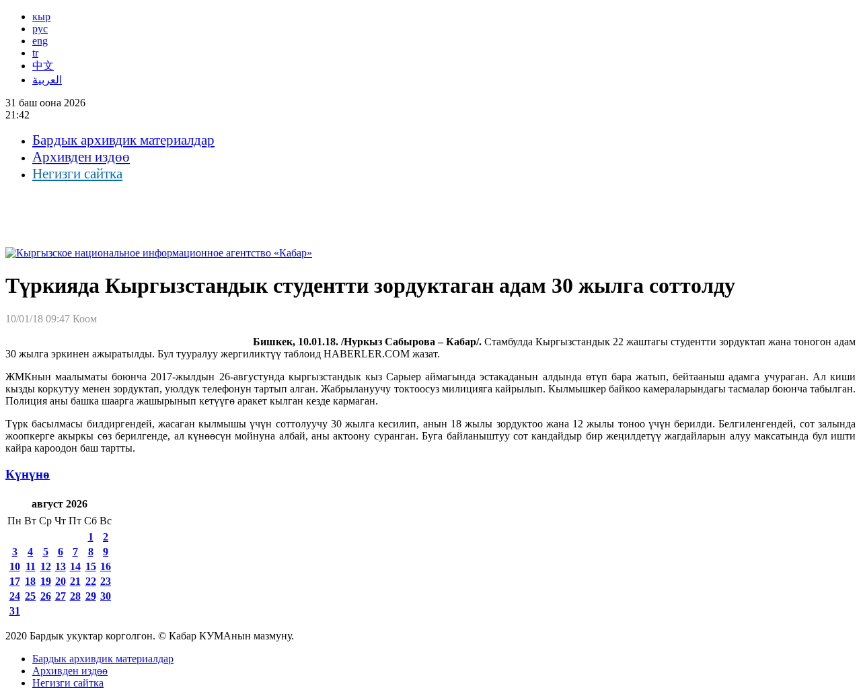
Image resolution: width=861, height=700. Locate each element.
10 (14, 566)
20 (60, 581)
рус (40, 28)
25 (30, 596)
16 (105, 566)
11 (31, 566)
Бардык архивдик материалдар (123, 140)
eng (40, 40)
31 (14, 611)
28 (75, 596)
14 (75, 566)
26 (45, 596)
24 (14, 596)
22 (90, 581)
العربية (47, 79)
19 (45, 581)
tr (35, 53)
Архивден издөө (81, 157)
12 (45, 566)
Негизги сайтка (77, 174)
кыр (41, 16)
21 (75, 581)
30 (105, 596)
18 (30, 581)
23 (105, 581)
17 (14, 581)
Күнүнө (27, 474)
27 (60, 596)
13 (60, 566)
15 (90, 566)
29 (90, 596)
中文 (43, 65)
